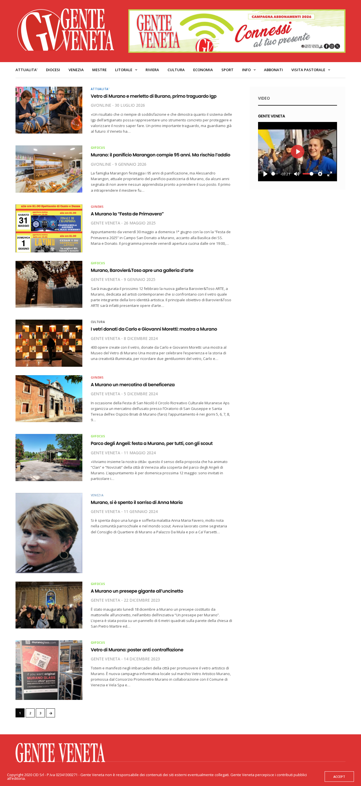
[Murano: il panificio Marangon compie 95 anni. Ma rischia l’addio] (49, 168)
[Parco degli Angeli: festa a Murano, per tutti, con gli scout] (49, 457)
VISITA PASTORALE (308, 69)
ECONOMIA (203, 69)
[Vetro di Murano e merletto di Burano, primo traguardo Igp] (49, 110)
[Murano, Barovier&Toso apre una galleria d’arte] (49, 284)
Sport (227, 69)
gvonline (101, 105)
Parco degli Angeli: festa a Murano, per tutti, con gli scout (152, 443)
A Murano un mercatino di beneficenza (133, 384)
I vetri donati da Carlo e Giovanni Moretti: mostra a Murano (154, 329)
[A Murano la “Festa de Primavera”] (49, 228)
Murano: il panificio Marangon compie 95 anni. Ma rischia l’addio (160, 155)
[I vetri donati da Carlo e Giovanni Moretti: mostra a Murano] (49, 343)
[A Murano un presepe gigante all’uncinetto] (49, 605)
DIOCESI (53, 69)
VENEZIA (76, 69)
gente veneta (105, 223)
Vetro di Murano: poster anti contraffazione (137, 650)
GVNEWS (97, 206)
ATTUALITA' (100, 89)
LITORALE (123, 69)
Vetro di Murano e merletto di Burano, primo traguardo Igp (154, 96)
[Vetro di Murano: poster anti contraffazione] (49, 670)
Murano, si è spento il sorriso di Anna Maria (137, 502)
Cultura (176, 69)
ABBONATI (273, 69)
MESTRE (99, 69)
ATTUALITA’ (27, 69)
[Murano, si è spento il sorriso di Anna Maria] (49, 533)
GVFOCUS (98, 147)
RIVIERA (152, 69)
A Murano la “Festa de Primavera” (127, 214)
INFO (246, 69)
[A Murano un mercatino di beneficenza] (49, 398)
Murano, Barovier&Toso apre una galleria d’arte (142, 270)
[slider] (274, 173)
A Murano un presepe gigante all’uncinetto (137, 591)
